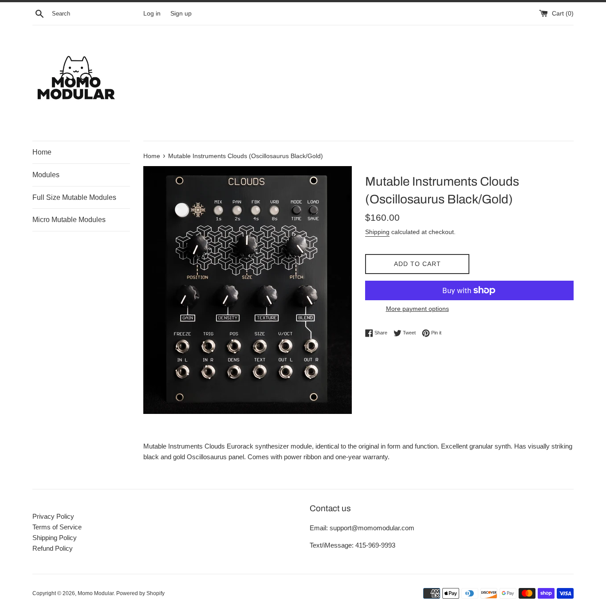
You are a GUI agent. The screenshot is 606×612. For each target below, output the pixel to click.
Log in (152, 13)
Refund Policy (52, 548)
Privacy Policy (53, 516)
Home (41, 152)
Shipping (377, 231)
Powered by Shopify (140, 593)
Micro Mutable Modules (69, 219)
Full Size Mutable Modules (74, 197)
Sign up (181, 13)
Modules (45, 175)
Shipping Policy (54, 537)
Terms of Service (57, 527)
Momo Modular (96, 593)
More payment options (417, 308)
